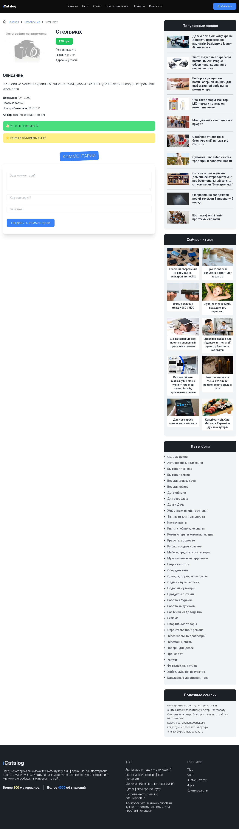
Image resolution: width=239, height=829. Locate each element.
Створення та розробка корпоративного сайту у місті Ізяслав (197, 716)
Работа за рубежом (181, 606)
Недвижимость (178, 564)
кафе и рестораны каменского (186, 722)
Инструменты (177, 522)
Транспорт (175, 654)
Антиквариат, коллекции (185, 463)
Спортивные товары (182, 624)
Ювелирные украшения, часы (188, 678)
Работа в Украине (180, 600)
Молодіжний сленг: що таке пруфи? (149, 784)
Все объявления (116, 6)
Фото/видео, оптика (182, 666)
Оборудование (177, 570)
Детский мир (176, 492)
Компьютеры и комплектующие (190, 534)
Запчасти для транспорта (186, 516)
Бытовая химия (178, 475)
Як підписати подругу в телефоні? (148, 769)
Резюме (172, 618)
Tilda (190, 769)
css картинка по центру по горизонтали (192, 705)
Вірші (190, 775)
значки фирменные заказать (185, 731)
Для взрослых (177, 498)
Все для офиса (177, 486)
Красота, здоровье (181, 540)
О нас (97, 6)
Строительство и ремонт (185, 630)
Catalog (9, 6)
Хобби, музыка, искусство (186, 672)
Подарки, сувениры (181, 588)
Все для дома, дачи (181, 481)
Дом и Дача (175, 504)
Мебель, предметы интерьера (188, 552)
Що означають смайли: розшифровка (141, 796)
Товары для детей (180, 648)
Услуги (172, 660)
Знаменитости (197, 780)
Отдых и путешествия (183, 582)
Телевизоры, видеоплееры (186, 636)
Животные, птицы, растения (187, 510)
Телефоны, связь (179, 642)
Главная (72, 6)
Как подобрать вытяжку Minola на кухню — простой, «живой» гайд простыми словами (149, 806)
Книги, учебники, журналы (186, 528)
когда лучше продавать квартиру (187, 727)
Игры (190, 785)
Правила (139, 6)
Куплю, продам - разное (184, 546)
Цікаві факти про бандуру (143, 789)
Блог (85, 6)
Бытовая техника (179, 469)
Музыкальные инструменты (187, 558)
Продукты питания (181, 594)
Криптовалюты (197, 790)
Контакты (155, 6)
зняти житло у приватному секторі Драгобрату (196, 709)
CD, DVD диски (177, 457)
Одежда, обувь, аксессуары (187, 576)
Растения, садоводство (184, 612)
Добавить (225, 6)
